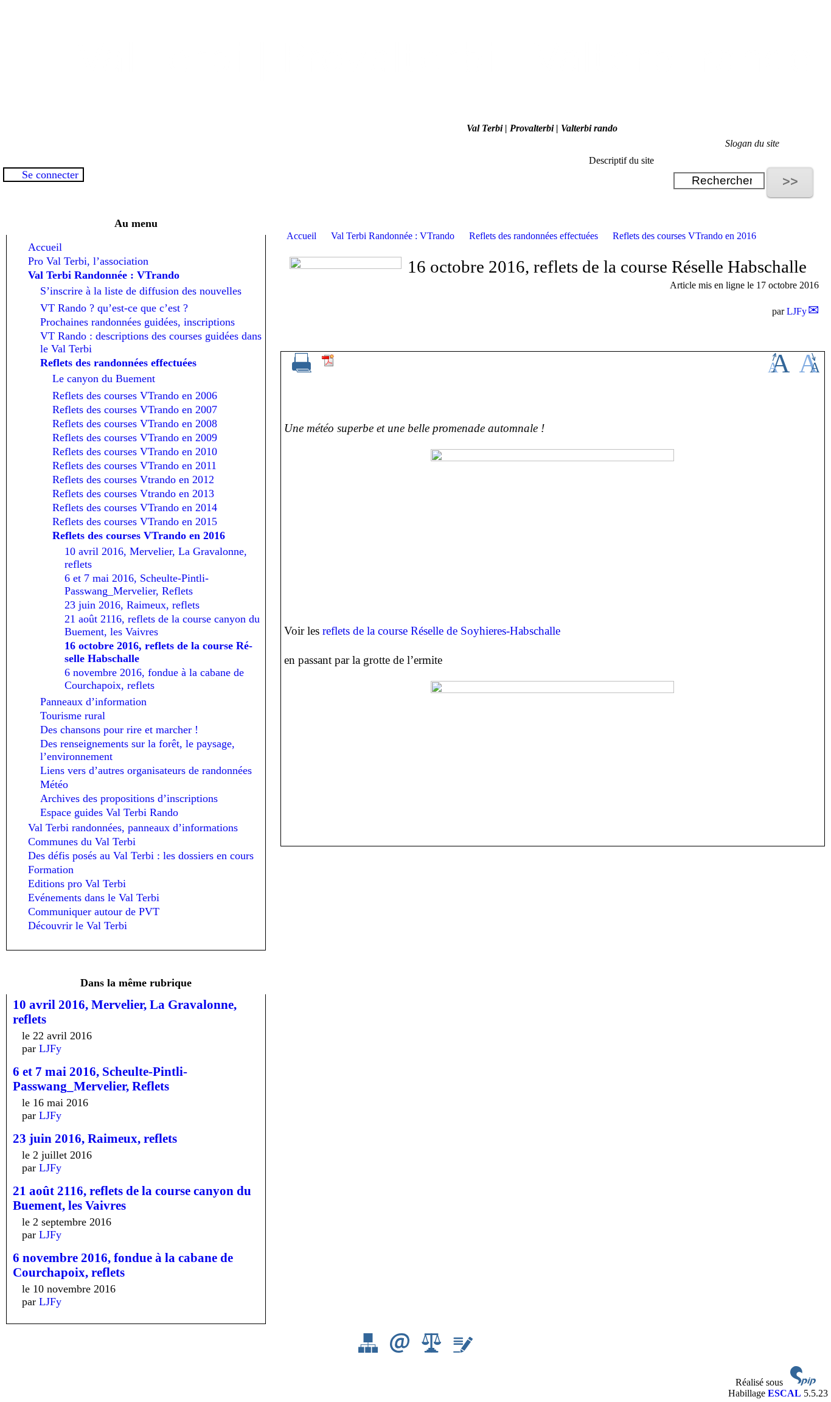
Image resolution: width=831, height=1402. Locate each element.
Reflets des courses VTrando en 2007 (134, 409)
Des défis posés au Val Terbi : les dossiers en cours (141, 855)
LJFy (797, 311)
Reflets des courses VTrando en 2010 (134, 451)
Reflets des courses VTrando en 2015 (134, 521)
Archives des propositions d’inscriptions (129, 798)
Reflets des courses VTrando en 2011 (134, 465)
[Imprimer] (301, 369)
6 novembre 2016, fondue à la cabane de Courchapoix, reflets (154, 678)
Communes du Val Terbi (82, 841)
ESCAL (784, 1393)
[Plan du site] (369, 1349)
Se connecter (50, 175)
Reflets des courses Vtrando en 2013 (133, 493)
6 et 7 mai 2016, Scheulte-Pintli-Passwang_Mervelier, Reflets (136, 584)
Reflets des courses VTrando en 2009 (134, 437)
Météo (54, 784)
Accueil (301, 236)
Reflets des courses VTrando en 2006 (134, 395)
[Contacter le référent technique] (401, 1349)
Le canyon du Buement (103, 378)
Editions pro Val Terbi (77, 883)
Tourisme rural (72, 716)
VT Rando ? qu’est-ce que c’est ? (114, 308)
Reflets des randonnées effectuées (533, 236)
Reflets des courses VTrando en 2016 (684, 236)
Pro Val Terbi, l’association (88, 261)
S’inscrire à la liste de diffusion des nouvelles (141, 291)
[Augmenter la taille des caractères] (779, 369)
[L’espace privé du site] (463, 1349)
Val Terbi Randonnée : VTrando (392, 236)
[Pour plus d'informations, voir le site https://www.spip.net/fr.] (803, 1382)
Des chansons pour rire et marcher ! (119, 730)
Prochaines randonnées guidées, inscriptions (137, 322)
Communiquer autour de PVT (93, 911)
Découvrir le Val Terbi (77, 925)
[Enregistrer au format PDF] (328, 364)
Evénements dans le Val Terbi (93, 897)
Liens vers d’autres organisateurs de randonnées (146, 770)
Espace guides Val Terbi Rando (109, 812)
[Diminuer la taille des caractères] (809, 369)
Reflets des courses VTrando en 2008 (134, 423)
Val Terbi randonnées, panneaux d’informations (133, 827)
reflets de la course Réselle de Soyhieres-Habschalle (441, 630)
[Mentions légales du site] (432, 1349)
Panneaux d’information (93, 702)
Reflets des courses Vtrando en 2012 (133, 479)
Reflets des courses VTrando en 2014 (134, 507)
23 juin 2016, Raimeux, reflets (132, 605)
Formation (51, 869)
